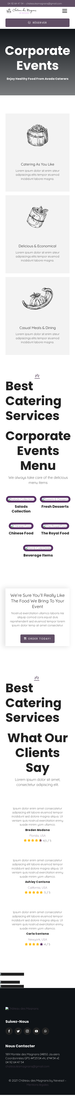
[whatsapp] (45, 1031)
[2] (21, 1008)
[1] (21, 9)
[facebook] (9, 1031)
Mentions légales (37, 1084)
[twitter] (18, 1031)
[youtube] (36, 1031)
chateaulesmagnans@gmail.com (27, 1066)
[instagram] (27, 1031)
